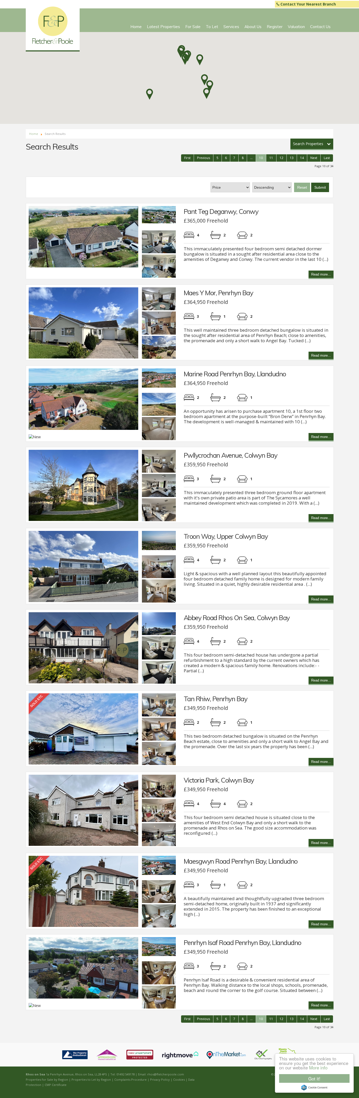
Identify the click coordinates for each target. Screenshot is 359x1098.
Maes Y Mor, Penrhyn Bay (218, 293)
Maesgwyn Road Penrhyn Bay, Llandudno (241, 861)
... (251, 158)
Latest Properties (163, 26)
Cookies (179, 1079)
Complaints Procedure (130, 1079)
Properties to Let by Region (91, 1079)
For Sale (193, 26)
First (187, 158)
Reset (302, 187)
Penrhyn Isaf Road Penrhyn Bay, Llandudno (242, 942)
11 (271, 158)
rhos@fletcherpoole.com (165, 1074)
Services (231, 26)
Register (275, 26)
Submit (320, 187)
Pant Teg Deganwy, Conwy (221, 211)
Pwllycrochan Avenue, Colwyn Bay (230, 455)
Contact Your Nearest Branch (307, 4)
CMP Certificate (55, 1085)
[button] (149, 94)
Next (313, 158)
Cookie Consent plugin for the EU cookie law (314, 1087)
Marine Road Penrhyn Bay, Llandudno (235, 374)
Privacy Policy (160, 1079)
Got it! (314, 1078)
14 (302, 158)
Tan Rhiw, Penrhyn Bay (215, 699)
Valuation (296, 26)
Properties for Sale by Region (47, 1079)
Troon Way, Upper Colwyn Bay (226, 536)
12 (281, 158)
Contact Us (320, 26)
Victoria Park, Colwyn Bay (219, 780)
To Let (212, 26)
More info (318, 1067)
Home (136, 26)
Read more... (321, 275)
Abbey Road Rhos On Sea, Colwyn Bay (237, 618)
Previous (203, 158)
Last (327, 158)
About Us (252, 26)
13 (292, 158)
